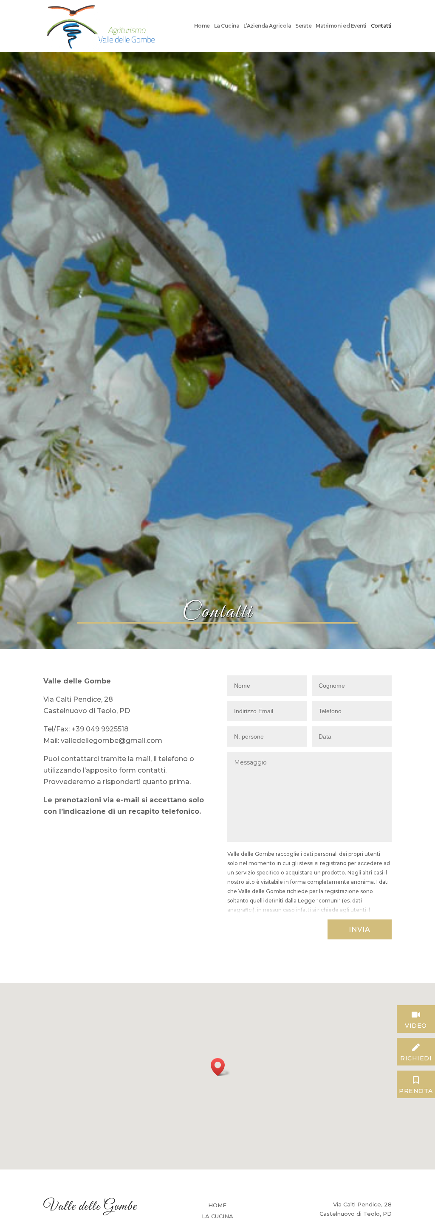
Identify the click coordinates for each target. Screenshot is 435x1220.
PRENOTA (416, 1089)
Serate (303, 26)
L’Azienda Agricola (267, 26)
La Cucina (227, 26)
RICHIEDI (416, 1057)
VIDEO (416, 1024)
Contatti (381, 26)
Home (202, 26)
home (217, 1205)
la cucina (217, 1216)
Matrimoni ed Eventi (341, 26)
